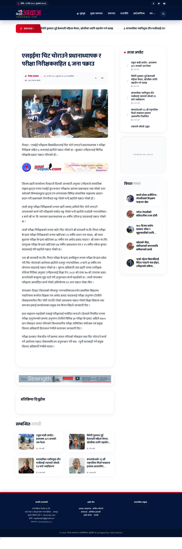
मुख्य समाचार (96, 13)
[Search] (163, 14)
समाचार (111, 13)
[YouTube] (164, 4)
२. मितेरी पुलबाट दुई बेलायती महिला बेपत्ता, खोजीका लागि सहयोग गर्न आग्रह (62, 28)
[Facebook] (153, 4)
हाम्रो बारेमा (88, 515)
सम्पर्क (96, 515)
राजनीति (124, 13)
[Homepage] (28, 14)
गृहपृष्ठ (82, 13)
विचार (132, 184)
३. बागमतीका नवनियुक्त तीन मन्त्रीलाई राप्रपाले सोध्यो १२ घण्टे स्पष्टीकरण (146, 28)
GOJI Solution (116, 532)
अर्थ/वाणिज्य (139, 13)
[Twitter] (159, 4)
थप (151, 13)
